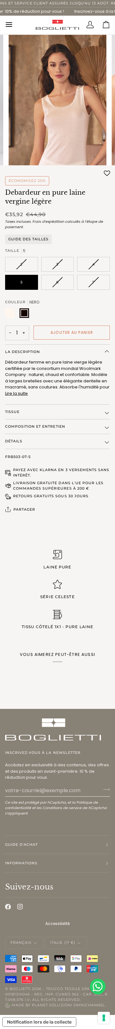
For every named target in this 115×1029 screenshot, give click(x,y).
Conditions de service (62, 807)
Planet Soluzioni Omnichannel (68, 1005)
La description (22, 351)
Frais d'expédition (48, 221)
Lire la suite (16, 393)
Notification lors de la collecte (39, 1022)
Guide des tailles (28, 239)
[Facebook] (8, 907)
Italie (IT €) (62, 942)
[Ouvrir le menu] (13, 25)
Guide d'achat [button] (21, 844)
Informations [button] (21, 863)
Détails (13, 441)
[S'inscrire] (104, 790)
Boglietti (20, 989)
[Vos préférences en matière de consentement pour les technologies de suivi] (104, 1018)
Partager (24, 509)
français (21, 942)
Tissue (12, 411)
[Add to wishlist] (107, 173)
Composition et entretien (35, 426)
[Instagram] (20, 907)
